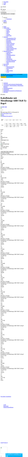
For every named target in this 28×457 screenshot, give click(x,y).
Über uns (5, 65)
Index (7, 33)
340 (22, 125)
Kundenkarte (9, 59)
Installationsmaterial (7, 88)
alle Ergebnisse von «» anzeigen (8, 13)
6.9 (17, 120)
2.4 (6, 120)
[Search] (1, 11)
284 (14, 125)
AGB (4, 3)
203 (25, 123)
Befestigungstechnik (11, 39)
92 (6, 123)
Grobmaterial (9, 46)
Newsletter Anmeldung (6, 396)
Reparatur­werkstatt (10, 61)
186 (21, 123)
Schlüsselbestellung (10, 55)
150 (14, 123)
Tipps (7, 62)
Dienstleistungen (7, 51)
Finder (7, 30)
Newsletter (5, 1)
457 (14, 126)
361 (7, 126)
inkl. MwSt (3, 9)
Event (7, 72)
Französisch (9, 19)
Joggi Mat (8, 57)
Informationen (9, 68)
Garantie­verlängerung (11, 60)
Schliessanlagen (9, 50)
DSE (4, 4)
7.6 (20, 120)
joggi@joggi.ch (4, 442)
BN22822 (5, 92)
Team (7, 69)
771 (18, 126)
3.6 (10, 120)
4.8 (13, 120)
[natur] (14, 114)
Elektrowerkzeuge (10, 43)
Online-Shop (6, 27)
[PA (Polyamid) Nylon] (14, 113)
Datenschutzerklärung (11, 74)
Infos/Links (8, 35)
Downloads (6, 64)
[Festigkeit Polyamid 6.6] (14, 116)
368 (10, 126)
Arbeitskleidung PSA (11, 38)
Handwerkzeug (9, 47)
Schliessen (3, 77)
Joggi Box (8, 56)
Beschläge (8, 40)
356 (25, 125)
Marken (8, 31)
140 (10, 123)
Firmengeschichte (10, 66)
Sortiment (8, 29)
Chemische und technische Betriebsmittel (12, 84)
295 (18, 125)
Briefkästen (8, 42)
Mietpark (8, 53)
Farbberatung (9, 52)
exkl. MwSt (3, 6)
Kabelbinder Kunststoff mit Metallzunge (12, 90)
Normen (8, 34)
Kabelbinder (6, 89)
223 (10, 125)
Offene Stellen (9, 70)
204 (7, 125)
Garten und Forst (10, 44)
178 (17, 123)
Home (4, 26)
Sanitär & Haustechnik (11, 48)
